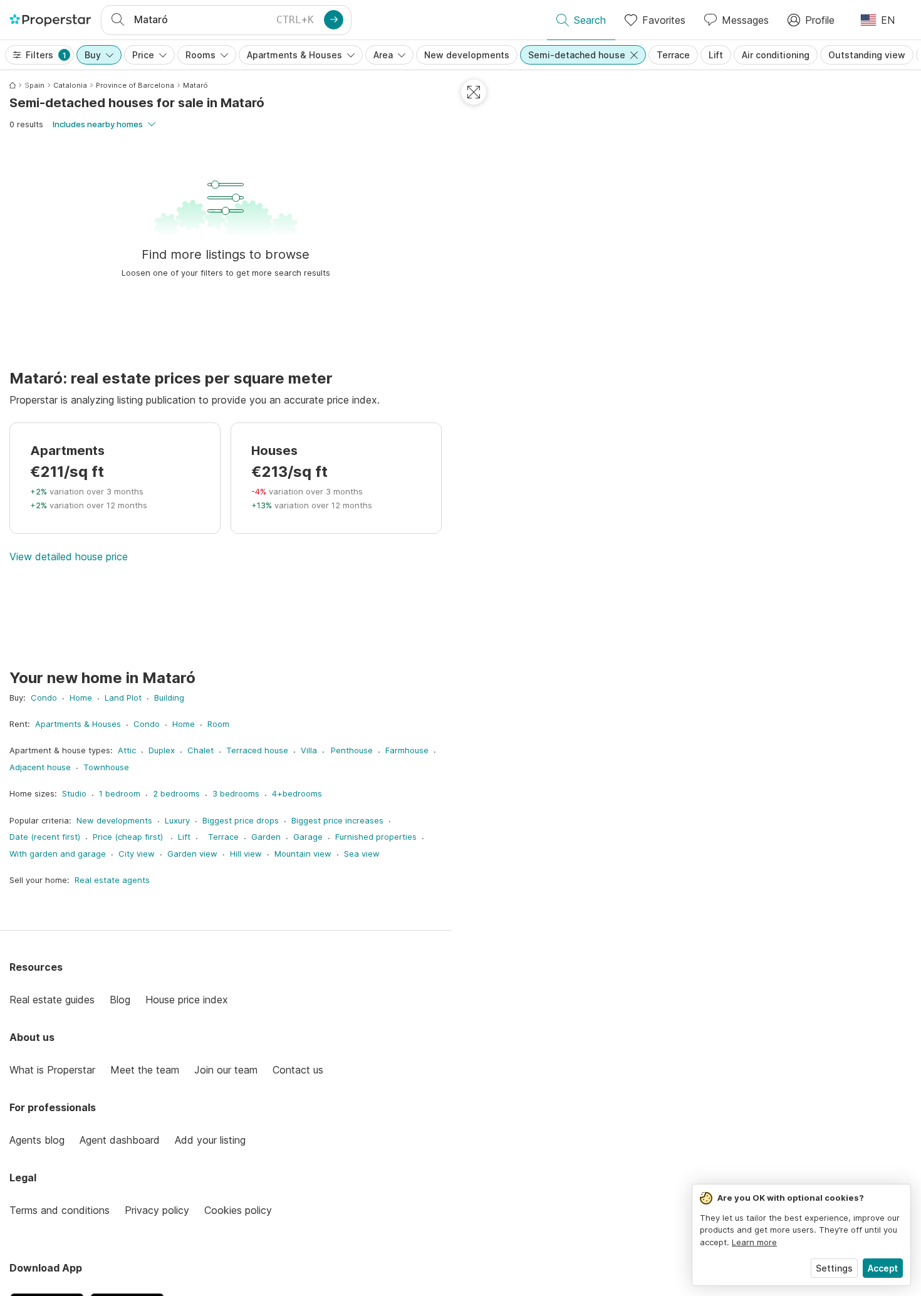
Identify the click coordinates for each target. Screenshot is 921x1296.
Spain (34, 85)
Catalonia (70, 85)
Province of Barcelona (135, 85)
